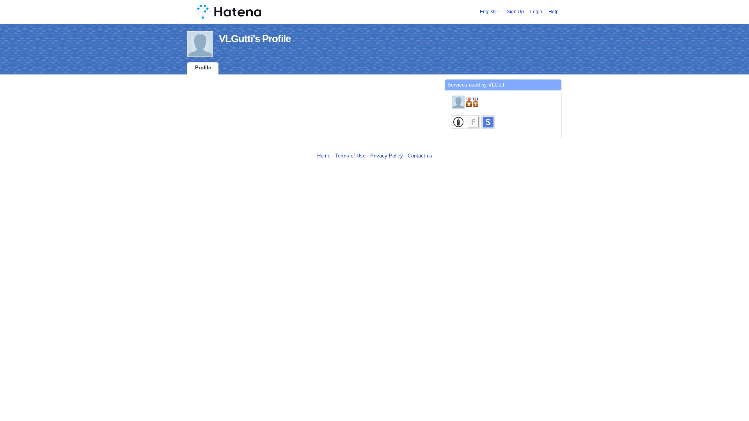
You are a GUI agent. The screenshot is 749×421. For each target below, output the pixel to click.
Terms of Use (350, 156)
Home (323, 156)
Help (553, 11)
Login (536, 11)
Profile (203, 68)
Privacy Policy (386, 156)
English (488, 11)
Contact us (420, 156)
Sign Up (515, 11)
